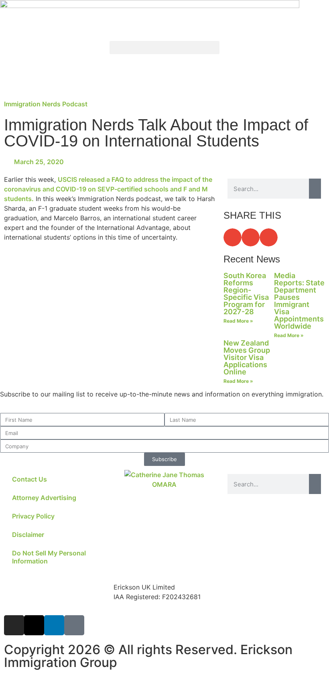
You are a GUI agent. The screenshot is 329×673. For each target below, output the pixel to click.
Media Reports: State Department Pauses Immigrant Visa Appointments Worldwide (299, 300)
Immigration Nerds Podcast (45, 104)
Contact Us (29, 479)
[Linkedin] (54, 625)
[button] (164, 47)
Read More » (238, 321)
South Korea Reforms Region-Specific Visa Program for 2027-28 (246, 293)
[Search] (315, 189)
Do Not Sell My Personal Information (49, 557)
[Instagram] (14, 625)
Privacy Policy (33, 516)
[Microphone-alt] (74, 625)
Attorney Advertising (44, 498)
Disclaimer (28, 535)
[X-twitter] (34, 625)
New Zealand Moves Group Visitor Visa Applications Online (246, 357)
